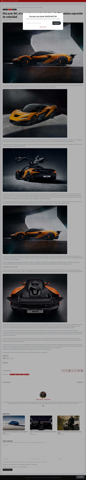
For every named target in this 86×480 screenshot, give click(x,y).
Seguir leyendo (43, 26)
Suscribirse (56, 23)
